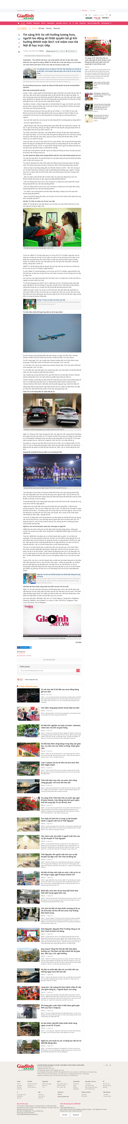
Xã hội (23, 23)
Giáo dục (49, 28)
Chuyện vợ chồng (32, 1083)
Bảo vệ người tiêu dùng (91, 1087)
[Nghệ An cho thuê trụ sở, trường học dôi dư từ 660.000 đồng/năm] (28, 1047)
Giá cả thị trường (89, 1085)
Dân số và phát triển (94, 23)
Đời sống (41, 28)
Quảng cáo (76, 1115)
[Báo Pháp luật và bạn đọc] (97, 18)
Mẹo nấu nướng (107, 1085)
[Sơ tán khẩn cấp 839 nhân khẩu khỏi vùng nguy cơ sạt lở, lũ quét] (28, 1029)
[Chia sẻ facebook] (19, 35)
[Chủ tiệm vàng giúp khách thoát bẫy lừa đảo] (28, 714)
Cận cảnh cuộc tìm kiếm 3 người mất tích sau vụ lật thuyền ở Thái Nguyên (60, 837)
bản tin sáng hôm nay (31, 679)
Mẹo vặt (19, 1098)
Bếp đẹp (105, 1087)
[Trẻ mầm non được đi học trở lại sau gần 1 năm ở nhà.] (52, 227)
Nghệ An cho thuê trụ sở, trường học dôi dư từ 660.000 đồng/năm (61, 1042)
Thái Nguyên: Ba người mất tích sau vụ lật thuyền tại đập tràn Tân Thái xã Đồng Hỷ (59, 855)
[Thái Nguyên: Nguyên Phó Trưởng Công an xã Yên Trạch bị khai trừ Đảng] (28, 935)
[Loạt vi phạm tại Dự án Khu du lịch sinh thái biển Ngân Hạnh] (28, 769)
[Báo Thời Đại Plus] (105, 18)
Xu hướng (87, 1083)
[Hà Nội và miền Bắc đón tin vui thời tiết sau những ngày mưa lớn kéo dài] (28, 975)
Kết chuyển (84, 1096)
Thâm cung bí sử (32, 1087)
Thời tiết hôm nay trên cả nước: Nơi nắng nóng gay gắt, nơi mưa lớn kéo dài (59, 781)
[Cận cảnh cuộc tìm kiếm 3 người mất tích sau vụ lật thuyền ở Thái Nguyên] (28, 842)
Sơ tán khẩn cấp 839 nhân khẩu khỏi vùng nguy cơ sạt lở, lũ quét (59, 1024)
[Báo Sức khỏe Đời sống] (89, 18)
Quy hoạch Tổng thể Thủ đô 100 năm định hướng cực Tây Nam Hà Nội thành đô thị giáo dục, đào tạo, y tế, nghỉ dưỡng (60, 951)
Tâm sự (60, 1094)
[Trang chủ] (18, 23)
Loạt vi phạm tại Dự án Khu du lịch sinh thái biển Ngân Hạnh (60, 764)
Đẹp (76, 23)
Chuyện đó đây (107, 1096)
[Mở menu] (110, 23)
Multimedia (50, 23)
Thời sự (34, 28)
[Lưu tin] (19, 47)
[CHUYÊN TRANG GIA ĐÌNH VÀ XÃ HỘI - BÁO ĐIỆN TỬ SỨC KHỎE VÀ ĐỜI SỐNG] (25, 17)
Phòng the (83, 23)
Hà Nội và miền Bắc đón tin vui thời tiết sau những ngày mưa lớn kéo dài (60, 970)
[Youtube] (86, 15)
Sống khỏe (36, 23)
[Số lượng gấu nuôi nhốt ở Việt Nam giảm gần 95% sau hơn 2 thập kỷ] (28, 1011)
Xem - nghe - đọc (61, 1087)
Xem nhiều (92, 37)
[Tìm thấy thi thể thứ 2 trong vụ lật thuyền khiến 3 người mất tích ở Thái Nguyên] (28, 824)
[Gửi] (78, 670)
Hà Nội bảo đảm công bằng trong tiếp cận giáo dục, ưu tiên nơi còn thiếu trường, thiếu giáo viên (61, 746)
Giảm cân (40, 1098)
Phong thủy (20, 1096)
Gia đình (29, 23)
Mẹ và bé (44, 1085)
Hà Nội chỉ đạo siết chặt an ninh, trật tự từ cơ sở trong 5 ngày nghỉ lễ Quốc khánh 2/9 (60, 873)
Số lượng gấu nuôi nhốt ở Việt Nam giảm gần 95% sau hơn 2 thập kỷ (60, 1006)
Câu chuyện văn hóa (62, 1083)
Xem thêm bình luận (49, 659)
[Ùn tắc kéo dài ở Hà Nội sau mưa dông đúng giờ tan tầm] (28, 695)
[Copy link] (19, 43)
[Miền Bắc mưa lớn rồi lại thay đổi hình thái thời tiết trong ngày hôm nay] (28, 897)
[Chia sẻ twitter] (19, 39)
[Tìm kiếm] (109, 11)
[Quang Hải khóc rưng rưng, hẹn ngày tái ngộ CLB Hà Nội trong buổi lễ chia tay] (52, 470)
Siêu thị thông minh (90, 1089)
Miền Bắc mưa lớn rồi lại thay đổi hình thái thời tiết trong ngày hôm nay (59, 892)
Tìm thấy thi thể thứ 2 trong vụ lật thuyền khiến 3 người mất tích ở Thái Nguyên (59, 819)
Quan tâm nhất (21, 655)
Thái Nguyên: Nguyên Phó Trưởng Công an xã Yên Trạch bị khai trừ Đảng (60, 930)
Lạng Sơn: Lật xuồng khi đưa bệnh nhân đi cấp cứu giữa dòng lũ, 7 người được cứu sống (61, 988)
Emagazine (76, 1083)
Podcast (75, 1087)
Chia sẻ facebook (24, 647)
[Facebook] (83, 15)
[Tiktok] (89, 15)
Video (74, 1085)
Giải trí (43, 23)
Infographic (76, 1089)
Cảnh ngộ (84, 1094)
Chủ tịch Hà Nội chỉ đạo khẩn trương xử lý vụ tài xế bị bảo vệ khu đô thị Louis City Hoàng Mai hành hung (60, 910)
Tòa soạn (64, 1115)
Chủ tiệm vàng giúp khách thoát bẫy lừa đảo (60, 708)
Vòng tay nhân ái (86, 1092)
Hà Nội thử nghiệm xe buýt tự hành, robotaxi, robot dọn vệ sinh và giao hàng (61, 726)
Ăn (70, 23)
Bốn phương (105, 23)
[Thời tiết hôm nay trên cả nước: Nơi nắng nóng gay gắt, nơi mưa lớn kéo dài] (28, 786)
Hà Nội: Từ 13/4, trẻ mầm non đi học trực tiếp (51, 300)
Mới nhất (84, 10)
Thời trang (40, 1094)
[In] (19, 52)
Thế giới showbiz (61, 1085)
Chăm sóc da (41, 1096)
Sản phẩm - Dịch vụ (62, 23)
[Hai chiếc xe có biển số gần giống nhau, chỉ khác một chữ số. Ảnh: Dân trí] (52, 410)
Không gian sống (21, 1094)
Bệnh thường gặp (46, 1083)
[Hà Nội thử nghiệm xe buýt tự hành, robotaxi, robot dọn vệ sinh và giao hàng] (28, 731)
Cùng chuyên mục (28, 686)
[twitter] (30, 647)
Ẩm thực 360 (106, 1083)
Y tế (43, 1087)
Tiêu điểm (105, 1094)
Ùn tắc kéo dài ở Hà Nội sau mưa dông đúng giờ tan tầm (60, 690)
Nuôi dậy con (31, 1085)
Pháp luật (56, 28)
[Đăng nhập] (110, 15)
